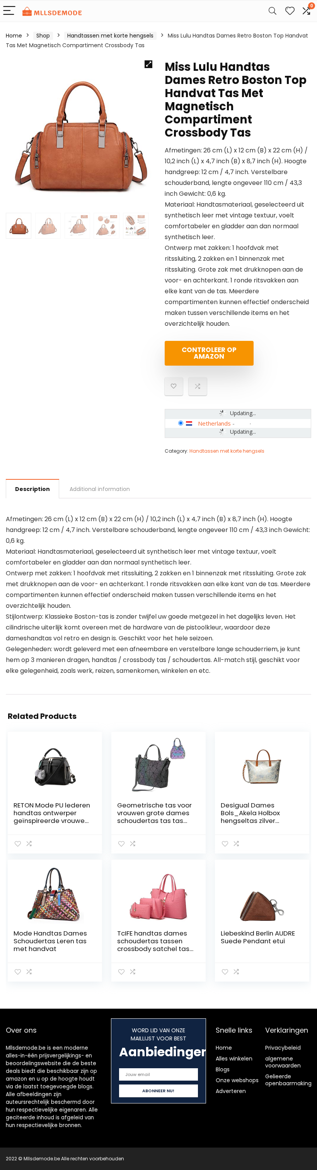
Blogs (223, 1069)
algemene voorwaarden (283, 1062)
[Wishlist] (290, 11)
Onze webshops (237, 1080)
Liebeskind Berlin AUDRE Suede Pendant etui (258, 937)
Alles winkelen (234, 1058)
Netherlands (214, 423)
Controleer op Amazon (209, 353)
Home (14, 35)
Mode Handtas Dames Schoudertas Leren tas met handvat (50, 941)
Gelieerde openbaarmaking (288, 1079)
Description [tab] (32, 489)
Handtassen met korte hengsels (110, 35)
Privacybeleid (283, 1048)
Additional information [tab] (100, 489)
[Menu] (9, 11)
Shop (43, 35)
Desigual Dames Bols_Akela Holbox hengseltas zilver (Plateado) (250, 817)
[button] (148, 64)
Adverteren (231, 1091)
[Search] (272, 11)
